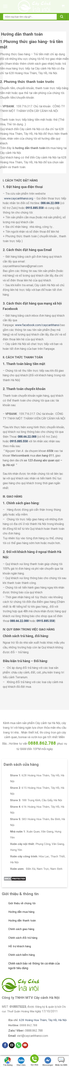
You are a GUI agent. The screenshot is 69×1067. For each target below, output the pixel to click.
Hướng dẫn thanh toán (22, 920)
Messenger (48, 1065)
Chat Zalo (21, 1065)
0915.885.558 (35, 208)
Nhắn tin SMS (61, 1065)
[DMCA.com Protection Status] (15, 878)
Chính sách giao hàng (21, 929)
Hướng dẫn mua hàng (21, 912)
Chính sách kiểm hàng (21, 955)
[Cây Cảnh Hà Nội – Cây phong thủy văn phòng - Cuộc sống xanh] (34, 6)
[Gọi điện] (34, 1059)
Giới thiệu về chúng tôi (22, 903)
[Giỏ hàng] (63, 6)
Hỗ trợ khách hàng (19, 946)
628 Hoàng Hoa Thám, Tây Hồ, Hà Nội (43, 1020)
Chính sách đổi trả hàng (22, 937)
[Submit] (61, 17)
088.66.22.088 (50, 203)
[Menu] (5, 6)
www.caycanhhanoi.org (18, 198)
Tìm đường (8, 1065)
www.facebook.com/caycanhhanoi (37, 325)
